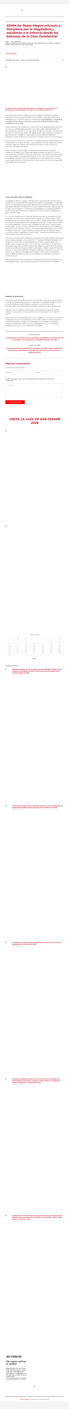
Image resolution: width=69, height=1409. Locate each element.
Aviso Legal (24, 1399)
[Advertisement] (34, 179)
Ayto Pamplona (15, 41)
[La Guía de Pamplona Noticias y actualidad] (34, 10)
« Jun (34, 658)
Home (7, 41)
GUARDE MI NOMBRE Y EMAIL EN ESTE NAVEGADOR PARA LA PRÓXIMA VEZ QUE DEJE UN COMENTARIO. (30, 379)
